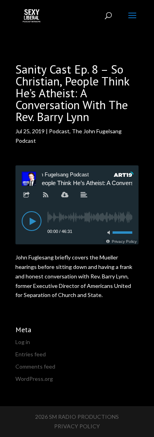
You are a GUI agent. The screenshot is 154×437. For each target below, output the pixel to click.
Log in (22, 342)
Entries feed (30, 354)
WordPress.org (34, 378)
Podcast (59, 131)
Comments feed (35, 366)
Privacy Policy (77, 426)
